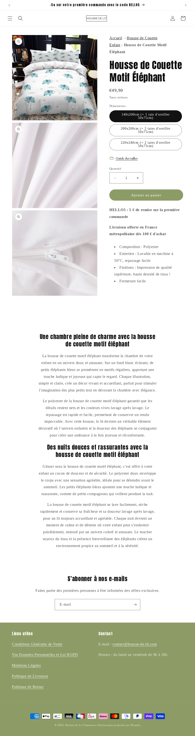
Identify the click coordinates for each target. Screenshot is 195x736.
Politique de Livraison (30, 676)
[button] (10, 18)
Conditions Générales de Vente (37, 644)
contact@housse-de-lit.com (134, 644)
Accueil (115, 38)
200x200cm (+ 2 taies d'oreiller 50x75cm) (146, 130)
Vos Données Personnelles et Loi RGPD (45, 655)
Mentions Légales (26, 665)
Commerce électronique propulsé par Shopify (112, 725)
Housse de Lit (74, 725)
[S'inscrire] (135, 604)
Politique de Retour (28, 687)
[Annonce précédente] (9, 5)
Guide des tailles (127, 158)
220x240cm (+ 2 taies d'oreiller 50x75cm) (146, 144)
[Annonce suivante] (185, 5)
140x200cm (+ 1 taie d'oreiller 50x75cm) (146, 116)
